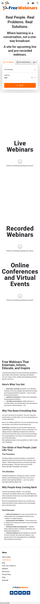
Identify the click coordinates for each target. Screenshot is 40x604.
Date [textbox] (5, 78)
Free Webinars (6, 560)
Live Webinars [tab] (10, 62)
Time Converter (5, 603)
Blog (3, 563)
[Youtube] (16, 593)
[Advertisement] (20, 114)
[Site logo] (7, 3)
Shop (3, 577)
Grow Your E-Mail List (9, 566)
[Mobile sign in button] (28, 3)
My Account (6, 571)
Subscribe (5, 580)
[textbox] (20, 70)
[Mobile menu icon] (2, 3)
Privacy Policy (6, 574)
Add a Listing (6, 557)
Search (21, 85)
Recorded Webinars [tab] (25, 62)
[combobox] (20, 70)
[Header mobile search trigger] (37, 3)
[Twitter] (20, 593)
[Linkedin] (24, 593)
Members (5, 568)
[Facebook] (11, 593)
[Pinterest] (28, 593)
